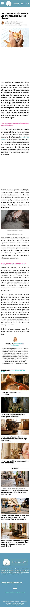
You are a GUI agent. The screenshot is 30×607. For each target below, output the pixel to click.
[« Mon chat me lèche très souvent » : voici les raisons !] (15, 451)
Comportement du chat (13, 371)
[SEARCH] (27, 3)
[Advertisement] (15, 65)
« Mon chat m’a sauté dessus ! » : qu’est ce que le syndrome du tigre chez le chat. (14, 439)
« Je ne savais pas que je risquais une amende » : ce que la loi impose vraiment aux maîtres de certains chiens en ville (14, 491)
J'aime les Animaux (15, 592)
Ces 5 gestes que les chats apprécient (11, 393)
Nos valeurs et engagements (11, 601)
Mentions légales (12, 605)
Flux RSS (20, 605)
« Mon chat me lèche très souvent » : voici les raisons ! (14, 462)
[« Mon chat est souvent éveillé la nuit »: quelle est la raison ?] (15, 405)
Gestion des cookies (18, 603)
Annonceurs (24, 601)
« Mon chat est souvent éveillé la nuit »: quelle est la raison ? (13, 416)
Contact (8, 603)
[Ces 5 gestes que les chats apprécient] (15, 382)
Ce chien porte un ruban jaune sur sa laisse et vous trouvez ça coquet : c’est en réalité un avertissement (15, 517)
